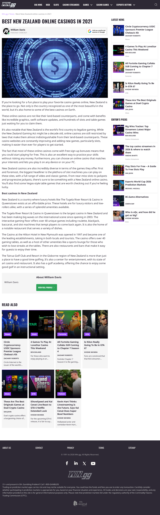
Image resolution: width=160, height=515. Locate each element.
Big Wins (38, 4)
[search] (155, 4)
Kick (48, 4)
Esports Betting (124, 4)
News (12, 14)
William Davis (18, 30)
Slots (56, 4)
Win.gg (5, 14)
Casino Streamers (71, 4)
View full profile (45, 287)
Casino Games (102, 4)
